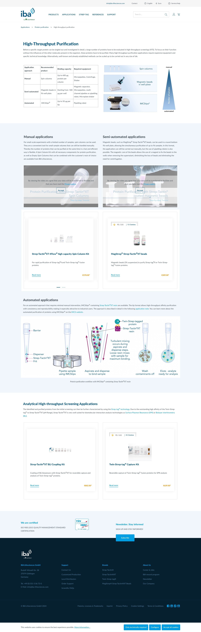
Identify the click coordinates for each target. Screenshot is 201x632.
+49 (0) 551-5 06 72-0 (33, 584)
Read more (36, 275)
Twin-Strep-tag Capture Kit (124, 464)
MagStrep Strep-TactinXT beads (129, 253)
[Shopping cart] (178, 14)
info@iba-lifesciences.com (37, 587)
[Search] (166, 14)
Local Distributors (69, 579)
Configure (155, 627)
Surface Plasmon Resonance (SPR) (139, 413)
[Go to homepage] (28, 13)
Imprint (110, 606)
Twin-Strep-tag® (109, 579)
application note (142, 309)
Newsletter (147, 579)
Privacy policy (70, 184)
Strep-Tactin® (108, 570)
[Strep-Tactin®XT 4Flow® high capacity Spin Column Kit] (61, 238)
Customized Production (71, 575)
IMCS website (77, 312)
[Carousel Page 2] (63, 287)
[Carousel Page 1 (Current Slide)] (58, 287)
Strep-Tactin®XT (109, 575)
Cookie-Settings (137, 606)
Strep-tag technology (120, 409)
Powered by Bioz (116, 226)
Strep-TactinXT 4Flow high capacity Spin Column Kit (60, 253)
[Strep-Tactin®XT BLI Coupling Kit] (61, 449)
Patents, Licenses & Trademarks (90, 606)
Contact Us (66, 570)
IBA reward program (151, 575)
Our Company (148, 584)
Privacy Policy (122, 606)
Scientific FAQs (68, 588)
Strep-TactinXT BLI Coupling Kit (47, 464)
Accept (61, 190)
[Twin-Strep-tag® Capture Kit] (140, 449)
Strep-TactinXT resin (108, 305)
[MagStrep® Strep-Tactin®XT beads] (140, 238)
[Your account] (173, 14)
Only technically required (136, 627)
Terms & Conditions (155, 606)
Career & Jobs (148, 570)
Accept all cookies (170, 627)
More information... (82, 627)
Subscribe (125, 538)
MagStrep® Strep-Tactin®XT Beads (116, 584)
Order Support (68, 584)
